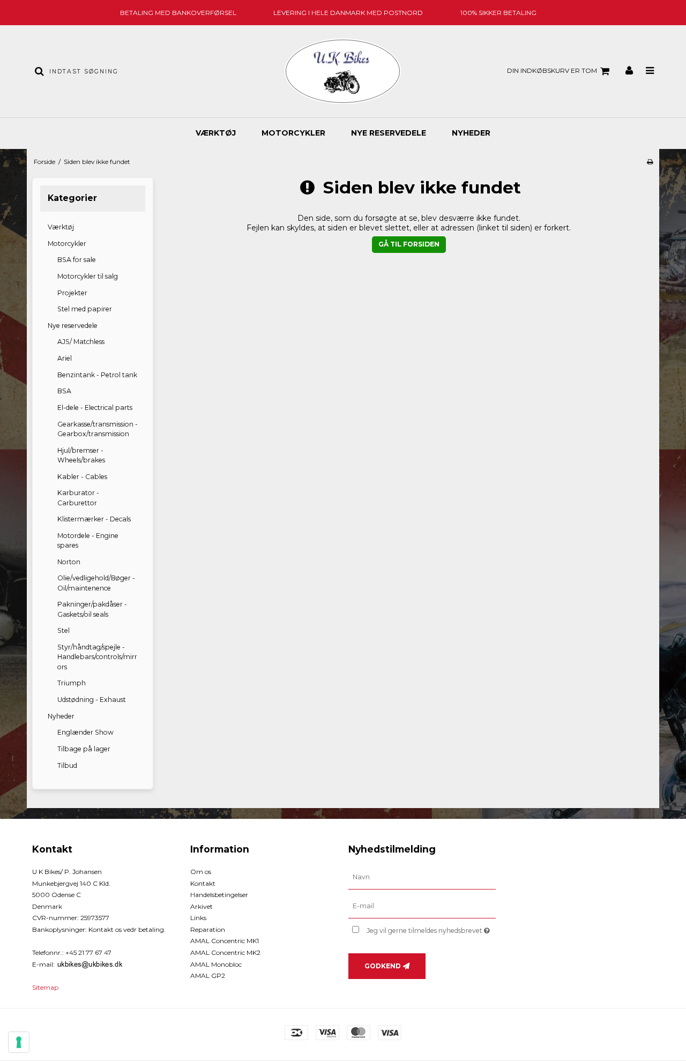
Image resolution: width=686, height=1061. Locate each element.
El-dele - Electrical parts (94, 408)
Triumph (71, 683)
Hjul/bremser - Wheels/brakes (81, 455)
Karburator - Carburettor (78, 497)
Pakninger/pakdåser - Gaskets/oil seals (92, 609)
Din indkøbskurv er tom (552, 70)
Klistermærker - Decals (94, 519)
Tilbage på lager (83, 749)
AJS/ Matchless (81, 342)
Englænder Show (85, 732)
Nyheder (471, 133)
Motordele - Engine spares (87, 540)
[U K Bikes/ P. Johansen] (343, 71)
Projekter (72, 293)
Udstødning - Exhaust (91, 700)
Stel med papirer (84, 309)
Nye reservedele (388, 133)
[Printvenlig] (650, 162)
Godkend (382, 966)
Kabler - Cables (82, 477)
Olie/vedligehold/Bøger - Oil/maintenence (96, 583)
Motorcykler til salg (87, 276)
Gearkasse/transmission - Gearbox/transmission (97, 429)
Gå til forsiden (408, 244)
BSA (64, 391)
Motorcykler (293, 133)
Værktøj (216, 133)
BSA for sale (76, 260)
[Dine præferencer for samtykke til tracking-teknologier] (19, 1042)
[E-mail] (422, 906)
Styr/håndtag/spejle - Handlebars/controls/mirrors (97, 657)
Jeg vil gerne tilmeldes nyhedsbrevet (431, 928)
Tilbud (67, 765)
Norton (68, 562)
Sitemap (45, 987)
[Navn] (422, 877)
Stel (63, 630)
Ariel (64, 358)
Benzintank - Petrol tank (97, 375)
